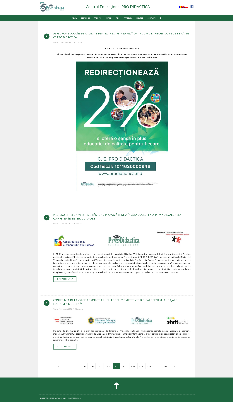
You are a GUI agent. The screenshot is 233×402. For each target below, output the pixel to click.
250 (100, 366)
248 (84, 366)
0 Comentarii (78, 42)
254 (133, 366)
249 (92, 366)
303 (165, 366)
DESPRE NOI (85, 18)
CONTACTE (151, 18)
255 (141, 366)
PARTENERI (128, 18)
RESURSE (139, 18)
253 (124, 366)
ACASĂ (74, 18)
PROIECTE (97, 18)
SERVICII (109, 18)
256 (149, 366)
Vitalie (55, 42)
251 (108, 366)
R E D (118, 18)
